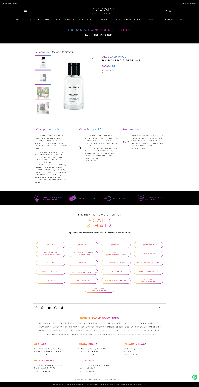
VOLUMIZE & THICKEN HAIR (116, 281)
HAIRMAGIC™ (50, 245)
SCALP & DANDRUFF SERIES (131, 20)
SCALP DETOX (123, 331)
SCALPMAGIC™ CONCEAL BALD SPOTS (50, 254)
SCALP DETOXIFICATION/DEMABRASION (83, 272)
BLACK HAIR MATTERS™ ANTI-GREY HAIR (83, 254)
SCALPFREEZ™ (116, 272)
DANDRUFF (83, 263)
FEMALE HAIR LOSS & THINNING (99, 290)
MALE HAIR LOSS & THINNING (148, 281)
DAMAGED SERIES (53, 20)
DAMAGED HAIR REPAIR (116, 263)
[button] (25, 10)
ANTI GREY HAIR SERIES (78, 20)
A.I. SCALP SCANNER (148, 245)
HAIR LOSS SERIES (104, 20)
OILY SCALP (50, 263)
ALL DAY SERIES (32, 20)
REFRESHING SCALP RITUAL (148, 263)
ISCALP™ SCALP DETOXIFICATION (116, 254)
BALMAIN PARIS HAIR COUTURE (166, 20)
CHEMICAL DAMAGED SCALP (148, 272)
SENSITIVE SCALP (148, 254)
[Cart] (170, 11)
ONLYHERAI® (83, 245)
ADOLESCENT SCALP (50, 272)
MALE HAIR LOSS (126, 334)
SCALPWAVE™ (83, 281)
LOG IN (185, 3)
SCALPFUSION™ (91, 323)
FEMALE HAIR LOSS (146, 334)
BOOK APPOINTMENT (10, 3)
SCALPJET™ (50, 281)
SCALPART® (116, 245)
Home (37, 52)
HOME (18, 20)
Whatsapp (194, 377)
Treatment (45, 52)
